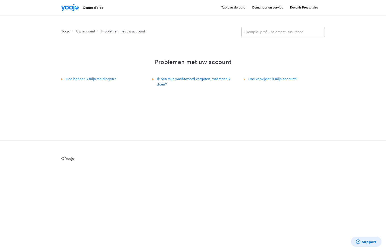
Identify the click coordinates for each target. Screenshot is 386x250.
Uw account (85, 31)
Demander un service (267, 7)
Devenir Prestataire (304, 7)
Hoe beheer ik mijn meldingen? (91, 79)
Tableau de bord (233, 7)
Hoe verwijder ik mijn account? (272, 79)
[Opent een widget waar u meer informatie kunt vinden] (366, 242)
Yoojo (65, 31)
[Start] (70, 7)
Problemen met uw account (123, 31)
